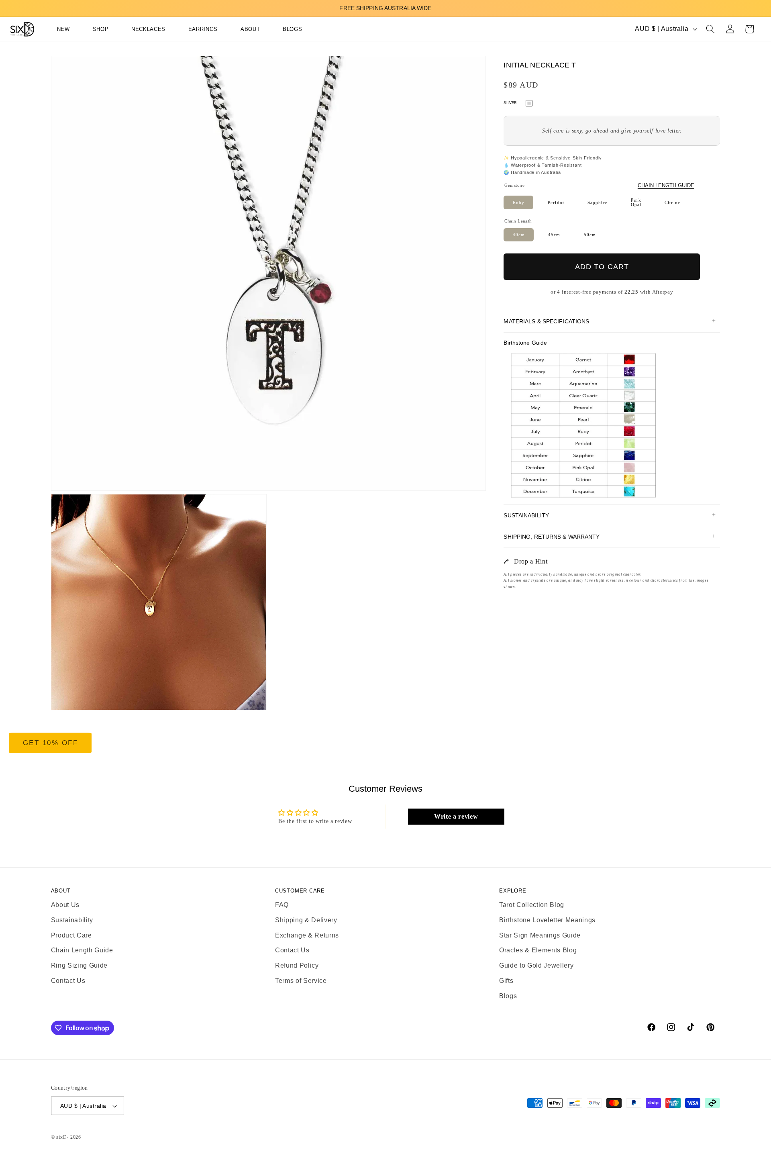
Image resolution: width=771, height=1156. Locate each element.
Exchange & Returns (307, 935)
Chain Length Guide (666, 185)
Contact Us (68, 980)
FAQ (282, 904)
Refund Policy (297, 965)
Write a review (456, 816)
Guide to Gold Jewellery (536, 965)
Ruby (518, 202)
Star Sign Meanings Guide (540, 935)
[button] (93, 29)
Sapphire (597, 202)
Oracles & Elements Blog (538, 950)
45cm (554, 234)
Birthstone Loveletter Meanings (547, 920)
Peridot (556, 202)
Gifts (506, 980)
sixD (61, 1137)
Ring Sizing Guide (79, 965)
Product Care (71, 935)
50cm (590, 234)
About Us (65, 904)
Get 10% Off (50, 743)
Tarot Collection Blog (531, 904)
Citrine (672, 202)
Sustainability (72, 920)
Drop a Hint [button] (530, 561)
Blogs (508, 996)
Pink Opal (636, 202)
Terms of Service (301, 980)
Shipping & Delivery (306, 920)
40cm (519, 234)
